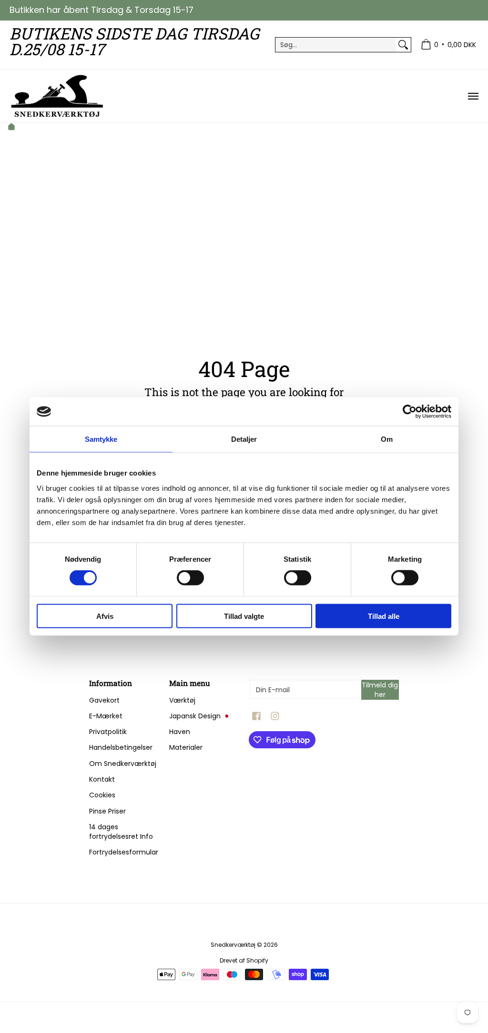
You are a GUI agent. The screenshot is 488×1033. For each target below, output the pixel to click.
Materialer (186, 747)
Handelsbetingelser (120, 747)
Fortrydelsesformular (123, 852)
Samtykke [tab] (101, 439)
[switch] (190, 578)
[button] (256, 716)
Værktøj (182, 700)
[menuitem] (448, 45)
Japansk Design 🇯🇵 (200, 716)
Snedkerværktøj (233, 945)
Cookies (102, 795)
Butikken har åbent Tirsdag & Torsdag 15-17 (101, 10)
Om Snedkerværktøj (122, 763)
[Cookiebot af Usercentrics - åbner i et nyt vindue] (409, 412)
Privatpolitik (108, 731)
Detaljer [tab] (244, 439)
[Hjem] (11, 128)
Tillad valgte (244, 616)
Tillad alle (383, 616)
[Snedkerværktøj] (57, 96)
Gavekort (104, 700)
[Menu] (472, 96)
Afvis (104, 616)
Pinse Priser (107, 811)
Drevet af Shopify (244, 960)
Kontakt (102, 779)
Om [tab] (387, 439)
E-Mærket (105, 716)
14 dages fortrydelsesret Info (121, 831)
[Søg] (403, 45)
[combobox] (335, 45)
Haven (179, 731)
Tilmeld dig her (380, 689)
